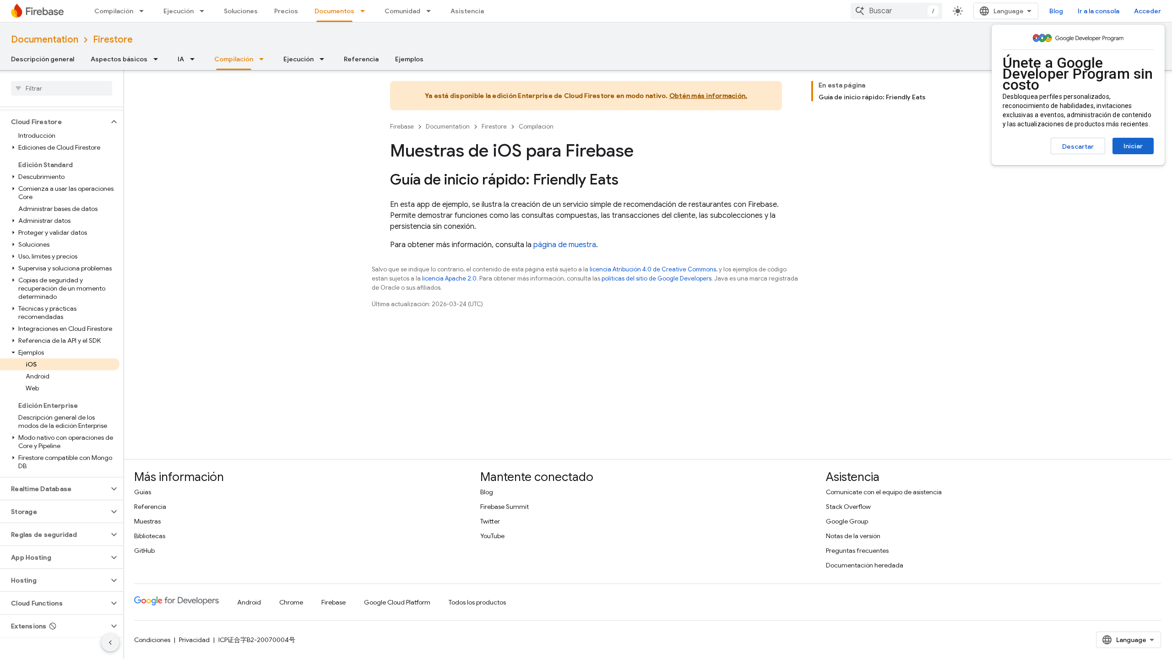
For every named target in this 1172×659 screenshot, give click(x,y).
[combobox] (896, 11)
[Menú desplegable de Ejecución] (205, 11)
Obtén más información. (708, 96)
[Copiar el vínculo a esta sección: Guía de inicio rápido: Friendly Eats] (628, 180)
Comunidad (402, 11)
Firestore (113, 39)
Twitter (490, 521)
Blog (1056, 11)
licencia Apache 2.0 (449, 278)
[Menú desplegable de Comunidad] (431, 11)
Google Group (847, 521)
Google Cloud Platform (397, 602)
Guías (142, 492)
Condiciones (152, 639)
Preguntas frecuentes (857, 550)
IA (181, 59)
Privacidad (194, 639)
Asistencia (467, 11)
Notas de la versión (853, 536)
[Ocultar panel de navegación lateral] (110, 642)
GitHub (144, 550)
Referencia (361, 59)
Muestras (147, 521)
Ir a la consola (1098, 11)
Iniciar (1133, 146)
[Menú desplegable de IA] (195, 59)
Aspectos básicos (119, 59)
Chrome (291, 602)
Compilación (113, 11)
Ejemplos (409, 59)
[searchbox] (61, 88)
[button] (54, 122)
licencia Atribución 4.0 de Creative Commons (653, 269)
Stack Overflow (848, 506)
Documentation (44, 39)
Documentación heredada (864, 565)
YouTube (492, 536)
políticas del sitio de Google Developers (656, 278)
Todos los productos (477, 602)
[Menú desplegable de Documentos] (365, 11)
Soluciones (241, 11)
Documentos (334, 11)
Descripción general (42, 59)
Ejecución (178, 11)
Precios (286, 11)
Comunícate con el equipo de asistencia (884, 492)
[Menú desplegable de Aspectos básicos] (158, 59)
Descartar (1078, 146)
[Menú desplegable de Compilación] (144, 11)
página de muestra (564, 244)
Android (249, 602)
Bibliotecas (149, 536)
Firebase (402, 126)
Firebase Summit (504, 506)
